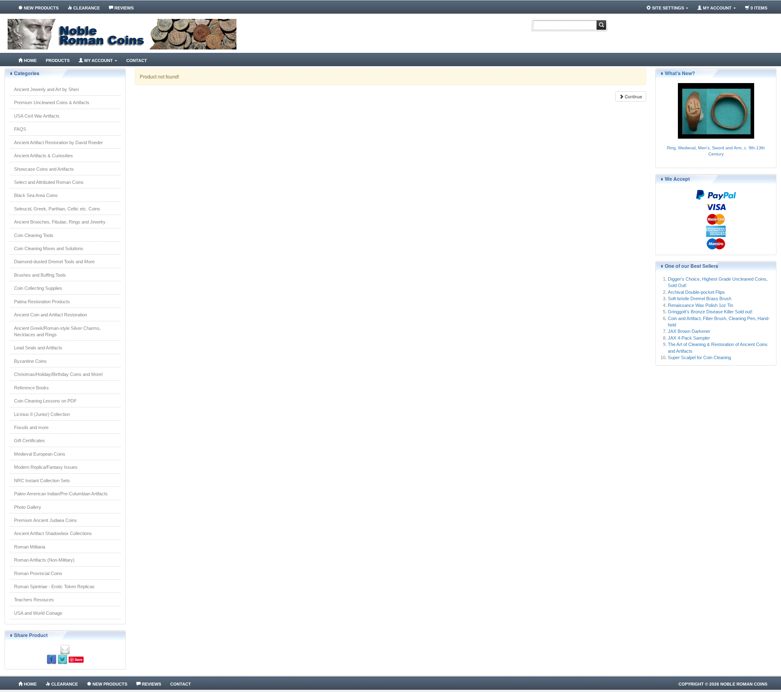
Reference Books (31, 387)
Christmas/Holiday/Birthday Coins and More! (58, 374)
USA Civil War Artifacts (36, 115)
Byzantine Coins (30, 361)
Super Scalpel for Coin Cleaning (699, 357)
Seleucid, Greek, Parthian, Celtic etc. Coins (57, 208)
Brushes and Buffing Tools (40, 275)
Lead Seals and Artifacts (38, 347)
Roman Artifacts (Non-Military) (44, 560)
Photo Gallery (27, 507)
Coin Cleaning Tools (33, 235)
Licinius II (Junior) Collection (42, 414)
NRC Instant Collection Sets (42, 480)
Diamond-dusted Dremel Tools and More (54, 261)
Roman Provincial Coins (38, 573)
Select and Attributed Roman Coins (49, 182)
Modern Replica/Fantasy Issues (45, 467)
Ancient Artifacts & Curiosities (43, 155)
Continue (633, 96)
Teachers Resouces (34, 599)
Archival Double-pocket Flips (696, 292)
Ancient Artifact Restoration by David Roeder (58, 142)
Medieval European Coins (39, 454)
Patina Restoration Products (42, 301)
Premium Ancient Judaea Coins (45, 520)
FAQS (20, 129)
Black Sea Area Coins (36, 195)
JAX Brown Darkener (689, 331)
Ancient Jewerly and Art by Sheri (46, 89)
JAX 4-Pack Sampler (689, 338)
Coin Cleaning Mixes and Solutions (48, 248)
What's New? (680, 73)
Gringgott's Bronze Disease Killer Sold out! (710, 311)
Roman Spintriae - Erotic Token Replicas (54, 586)
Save (78, 659)
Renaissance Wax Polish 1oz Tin (700, 305)
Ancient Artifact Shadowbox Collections (53, 533)
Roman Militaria (29, 546)
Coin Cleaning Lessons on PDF (45, 400)
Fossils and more (31, 427)
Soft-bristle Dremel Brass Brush (699, 298)
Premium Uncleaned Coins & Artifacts (51, 102)
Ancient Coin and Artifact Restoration (50, 314)
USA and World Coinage (38, 613)
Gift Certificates (29, 440)
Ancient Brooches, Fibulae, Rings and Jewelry (60, 221)
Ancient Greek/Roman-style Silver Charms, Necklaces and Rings (57, 331)
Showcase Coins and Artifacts (44, 169)
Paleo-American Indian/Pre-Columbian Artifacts (61, 493)
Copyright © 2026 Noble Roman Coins (722, 684)
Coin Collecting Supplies (38, 288)
